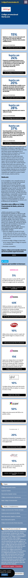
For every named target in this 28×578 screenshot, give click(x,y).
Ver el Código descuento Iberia (14, 118)
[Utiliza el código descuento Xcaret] (14, 403)
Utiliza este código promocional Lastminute (14, 288)
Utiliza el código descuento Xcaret (14, 421)
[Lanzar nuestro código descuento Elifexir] (14, 455)
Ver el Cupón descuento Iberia (14, 97)
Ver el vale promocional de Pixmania (14, 316)
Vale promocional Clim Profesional (14, 342)
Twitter (5, 261)
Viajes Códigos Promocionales (9, 500)
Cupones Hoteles (6, 490)
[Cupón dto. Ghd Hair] (14, 377)
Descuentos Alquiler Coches (8, 494)
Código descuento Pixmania (14, 369)
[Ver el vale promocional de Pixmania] (14, 297)
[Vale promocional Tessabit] (14, 429)
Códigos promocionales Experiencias (11, 497)
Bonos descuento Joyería (8, 519)
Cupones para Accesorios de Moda (10, 513)
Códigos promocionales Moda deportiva (12, 523)
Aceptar (4, 574)
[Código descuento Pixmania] (14, 351)
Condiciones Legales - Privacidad (12, 566)
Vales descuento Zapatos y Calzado (11, 516)
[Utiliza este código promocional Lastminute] (14, 270)
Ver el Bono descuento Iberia (14, 48)
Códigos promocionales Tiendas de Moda (12, 510)
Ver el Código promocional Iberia (14, 72)
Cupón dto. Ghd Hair (14, 395)
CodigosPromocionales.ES (10, 2)
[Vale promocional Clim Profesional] (14, 325)
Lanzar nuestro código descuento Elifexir (14, 473)
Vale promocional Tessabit (14, 447)
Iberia (14, 255)
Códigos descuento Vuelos (8, 487)
